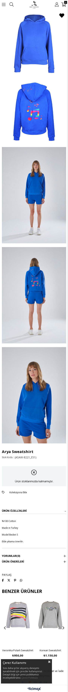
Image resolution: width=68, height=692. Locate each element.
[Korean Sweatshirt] (50, 623)
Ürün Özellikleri (14, 510)
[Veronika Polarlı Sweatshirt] (18, 623)
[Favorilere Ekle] (61, 15)
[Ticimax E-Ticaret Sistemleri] (34, 689)
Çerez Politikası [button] (30, 677)
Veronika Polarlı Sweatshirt (17, 650)
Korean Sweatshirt (50, 650)
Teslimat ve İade (53, 671)
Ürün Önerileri (13, 561)
